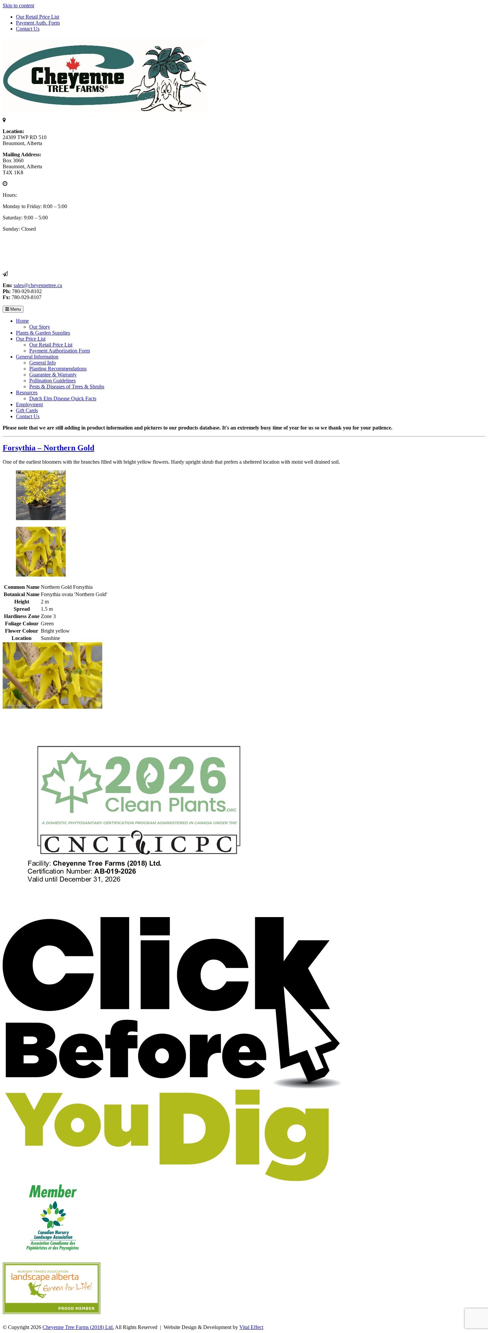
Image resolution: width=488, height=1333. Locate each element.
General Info (42, 362)
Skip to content (18, 5)
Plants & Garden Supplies (43, 333)
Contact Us (28, 29)
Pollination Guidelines (52, 380)
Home (22, 321)
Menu (15, 309)
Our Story (39, 327)
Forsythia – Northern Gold (48, 447)
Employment (29, 404)
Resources (27, 392)
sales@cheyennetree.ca (38, 285)
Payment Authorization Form (59, 350)
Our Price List (30, 339)
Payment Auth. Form (38, 23)
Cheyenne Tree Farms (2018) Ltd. (78, 1327)
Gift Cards (27, 410)
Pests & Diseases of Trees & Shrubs (66, 386)
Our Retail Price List (37, 17)
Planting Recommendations (58, 368)
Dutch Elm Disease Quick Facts (62, 398)
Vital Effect (251, 1327)
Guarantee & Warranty (53, 374)
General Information (37, 356)
